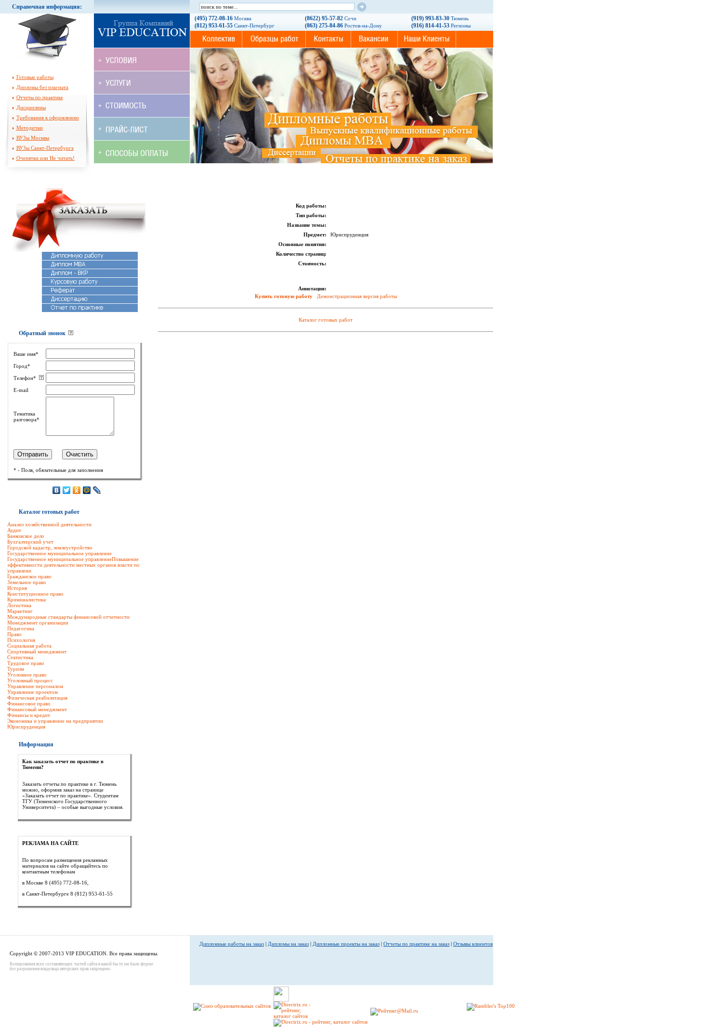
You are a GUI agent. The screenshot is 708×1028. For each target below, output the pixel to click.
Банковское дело (25, 536)
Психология (21, 640)
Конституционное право (35, 594)
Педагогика (20, 628)
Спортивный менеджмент (36, 651)
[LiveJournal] (97, 490)
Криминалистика (26, 599)
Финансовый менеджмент (37, 709)
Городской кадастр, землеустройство (49, 547)
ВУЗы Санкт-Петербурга (45, 148)
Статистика (20, 657)
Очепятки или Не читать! (45, 158)
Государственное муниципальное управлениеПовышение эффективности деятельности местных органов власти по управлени (73, 564)
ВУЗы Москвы (32, 138)
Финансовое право (29, 703)
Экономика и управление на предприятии (55, 721)
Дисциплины (31, 107)
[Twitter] (67, 490)
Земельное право (26, 582)
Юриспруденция (26, 726)
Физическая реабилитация (37, 698)
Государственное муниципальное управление (59, 553)
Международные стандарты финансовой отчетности (68, 617)
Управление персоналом (35, 686)
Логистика (19, 605)
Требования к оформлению (47, 117)
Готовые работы (34, 77)
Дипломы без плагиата (42, 87)
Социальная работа (29, 646)
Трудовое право (25, 663)
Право (14, 634)
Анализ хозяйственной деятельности (49, 524)
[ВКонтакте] (57, 490)
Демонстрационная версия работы (357, 296)
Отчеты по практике (39, 97)
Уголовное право (27, 674)
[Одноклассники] (77, 490)
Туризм (15, 669)
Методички (29, 127)
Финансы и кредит (28, 715)
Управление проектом (32, 692)
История (17, 588)
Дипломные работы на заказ (231, 944)
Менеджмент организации (37, 622)
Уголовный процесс (30, 680)
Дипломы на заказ (288, 944)
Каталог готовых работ (326, 320)
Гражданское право (29, 576)
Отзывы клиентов (473, 944)
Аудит (14, 530)
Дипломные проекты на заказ (346, 944)
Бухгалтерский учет (30, 542)
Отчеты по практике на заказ (416, 944)
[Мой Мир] (87, 490)
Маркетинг (20, 611)
